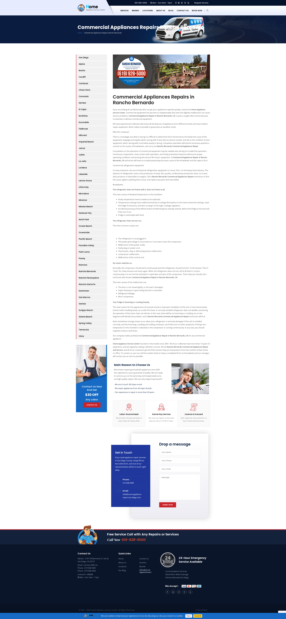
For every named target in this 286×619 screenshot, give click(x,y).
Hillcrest (83, 135)
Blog (170, 10)
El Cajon (82, 109)
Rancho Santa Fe (87, 284)
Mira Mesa (84, 193)
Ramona (83, 265)
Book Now (197, 10)
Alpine (82, 64)
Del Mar (82, 103)
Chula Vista (84, 90)
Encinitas (83, 116)
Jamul (82, 148)
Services (124, 10)
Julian (82, 154)
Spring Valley (85, 323)
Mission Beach (86, 206)
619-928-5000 (140, 3)
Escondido (84, 122)
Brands (135, 10)
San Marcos (84, 297)
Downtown (84, 290)
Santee (82, 303)
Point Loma (84, 252)
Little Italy (84, 187)
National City (85, 213)
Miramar (83, 200)
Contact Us (144, 558)
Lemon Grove (85, 180)
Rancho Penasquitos (89, 277)
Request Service (201, 3)
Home (121, 558)
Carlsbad (83, 83)
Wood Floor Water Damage (176, 574)
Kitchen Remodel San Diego (177, 577)
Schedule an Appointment (145, 571)
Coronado (84, 96)
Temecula (84, 329)
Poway (82, 258)
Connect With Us (91, 565)
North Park (84, 219)
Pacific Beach (85, 239)
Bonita (82, 70)
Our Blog (122, 570)
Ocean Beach (85, 226)
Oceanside (84, 232)
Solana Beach (85, 316)
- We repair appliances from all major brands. (133, 388)
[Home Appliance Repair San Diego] (93, 10)
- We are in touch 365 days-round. (128, 384)
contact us (92, 405)
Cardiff (82, 77)
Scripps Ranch (86, 310)
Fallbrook (83, 128)
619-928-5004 (90, 571)
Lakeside (83, 174)
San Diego (83, 57)
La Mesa (83, 167)
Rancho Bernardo (87, 271)
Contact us (183, 10)
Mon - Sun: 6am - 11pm (162, 3)
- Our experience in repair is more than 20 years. (134, 392)
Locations (147, 10)
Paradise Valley (86, 245)
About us (160, 10)
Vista (81, 336)
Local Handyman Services (176, 571)
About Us (122, 562)
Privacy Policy (201, 610)
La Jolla (82, 161)
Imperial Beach (86, 141)
